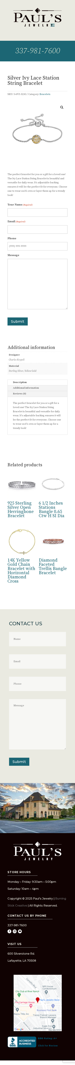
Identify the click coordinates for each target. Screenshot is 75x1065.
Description (20, 382)
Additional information (26, 388)
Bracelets (45, 94)
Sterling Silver (16, 371)
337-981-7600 (37, 51)
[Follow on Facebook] (9, 931)
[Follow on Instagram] (15, 931)
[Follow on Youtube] (20, 931)
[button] (62, 107)
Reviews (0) (19, 393)
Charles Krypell (16, 359)
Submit (17, 321)
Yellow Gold (30, 371)
